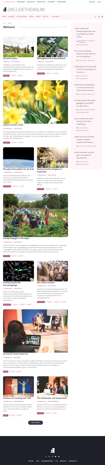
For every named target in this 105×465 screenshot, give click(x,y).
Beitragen (31, 2)
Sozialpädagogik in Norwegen (16, 238)
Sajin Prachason (19, 401)
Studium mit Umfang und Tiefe (17, 398)
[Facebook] (46, 456)
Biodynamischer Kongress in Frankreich (49, 170)
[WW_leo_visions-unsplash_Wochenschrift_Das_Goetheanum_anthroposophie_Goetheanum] (52, 271)
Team (37, 461)
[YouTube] (55, 456)
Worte (38, 16)
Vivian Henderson (53, 401)
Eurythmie (6, 75)
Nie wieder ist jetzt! (46, 282)
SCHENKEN (51, 2)
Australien (40, 413)
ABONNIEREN (61, 2)
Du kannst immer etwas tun (15, 354)
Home (4, 16)
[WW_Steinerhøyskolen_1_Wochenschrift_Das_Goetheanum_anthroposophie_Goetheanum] (35, 215)
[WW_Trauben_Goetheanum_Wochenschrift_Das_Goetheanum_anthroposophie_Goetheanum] (52, 157)
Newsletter (41, 2)
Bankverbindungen (47, 461)
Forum (31, 16)
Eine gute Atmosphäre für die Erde (18, 169)
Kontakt (31, 461)
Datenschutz (73, 461)
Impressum (63, 461)
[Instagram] (52, 456)
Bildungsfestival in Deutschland (51, 58)
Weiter (45, 16)
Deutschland (41, 73)
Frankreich (6, 142)
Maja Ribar (17, 357)
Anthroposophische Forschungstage (12, 284)
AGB (56, 461)
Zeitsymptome (22, 16)
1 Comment (15, 304)
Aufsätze (11, 16)
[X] (49, 456)
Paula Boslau (16, 61)
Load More (35, 422)
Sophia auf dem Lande (13, 125)
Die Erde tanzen (10, 58)
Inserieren (21, 2)
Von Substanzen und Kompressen (52, 398)
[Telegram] (58, 456)
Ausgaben (55, 16)
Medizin (6, 371)
